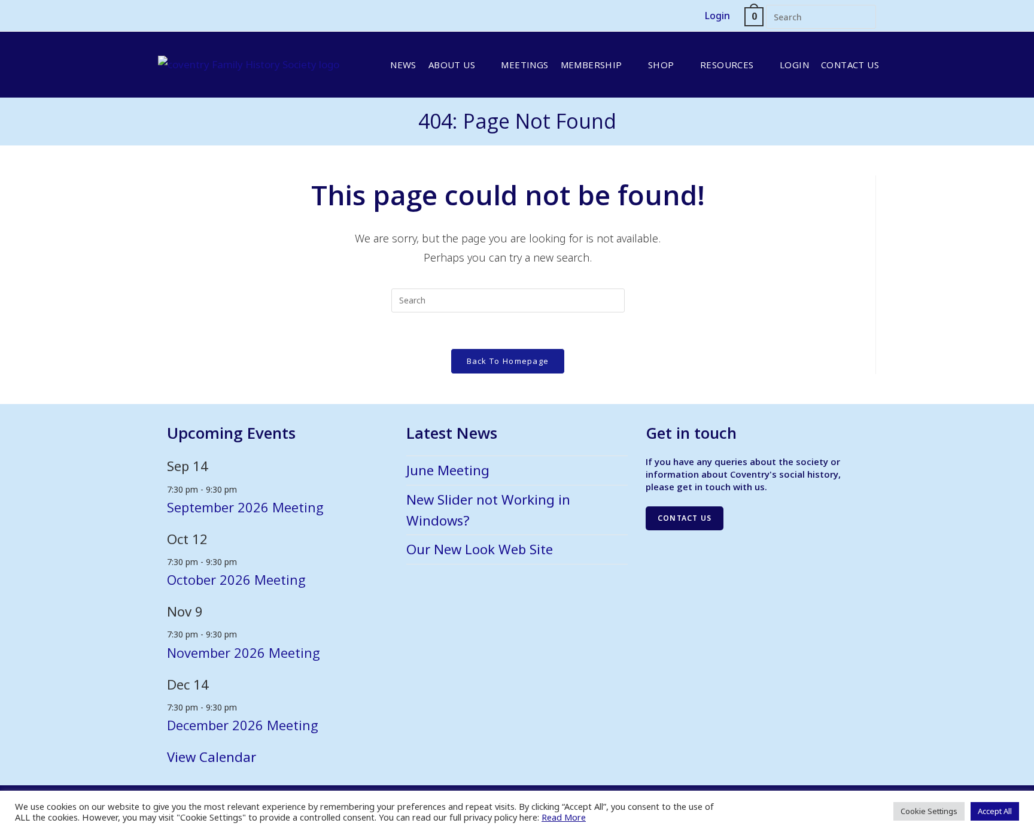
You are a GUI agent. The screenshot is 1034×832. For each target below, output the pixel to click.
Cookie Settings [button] (929, 811)
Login (717, 15)
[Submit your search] (864, 15)
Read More (564, 817)
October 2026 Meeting (236, 579)
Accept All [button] (995, 811)
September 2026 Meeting (245, 507)
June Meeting (447, 470)
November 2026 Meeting (243, 652)
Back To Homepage (508, 361)
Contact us (684, 518)
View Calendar (211, 757)
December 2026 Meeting (242, 725)
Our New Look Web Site (479, 549)
